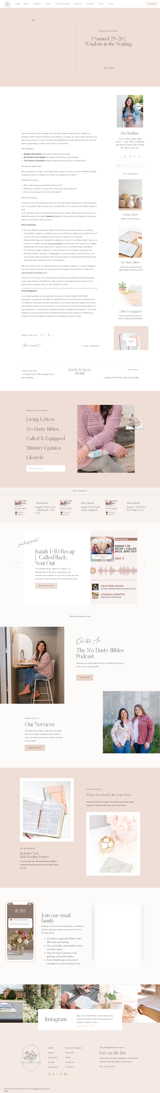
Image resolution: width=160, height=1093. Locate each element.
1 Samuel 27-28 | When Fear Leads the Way (121, 377)
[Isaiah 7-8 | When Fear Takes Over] (114, 508)
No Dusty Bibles (55, 243)
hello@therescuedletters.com (34, 273)
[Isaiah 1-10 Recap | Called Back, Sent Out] (23, 508)
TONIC (6, 1091)
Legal (35, 1088)
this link (55, 253)
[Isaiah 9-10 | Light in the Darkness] (68, 508)
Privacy (40, 1088)
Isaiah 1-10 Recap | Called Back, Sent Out (45, 510)
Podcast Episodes (108, 31)
